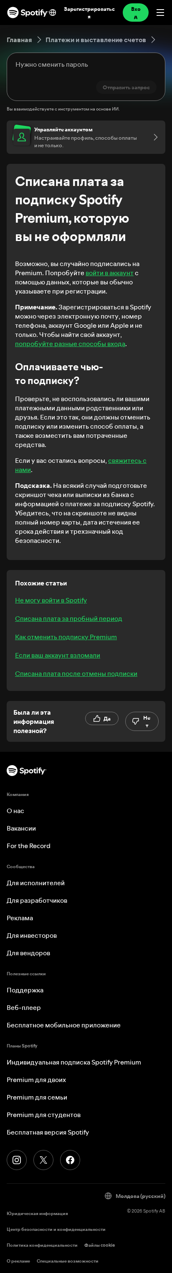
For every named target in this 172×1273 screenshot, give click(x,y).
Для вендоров (28, 952)
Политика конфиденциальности (42, 1245)
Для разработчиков (37, 900)
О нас (15, 810)
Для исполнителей (36, 882)
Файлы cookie (99, 1245)
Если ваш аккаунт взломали (57, 655)
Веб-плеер (24, 1007)
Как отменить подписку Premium (66, 636)
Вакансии (21, 828)
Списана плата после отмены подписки (76, 673)
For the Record (29, 845)
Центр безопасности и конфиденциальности (56, 1229)
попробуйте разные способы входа (70, 343)
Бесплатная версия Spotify (48, 1132)
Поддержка (25, 989)
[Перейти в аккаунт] (153, 137)
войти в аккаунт (110, 272)
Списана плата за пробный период (68, 618)
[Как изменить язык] (52, 12)
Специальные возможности (68, 1261)
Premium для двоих (36, 1079)
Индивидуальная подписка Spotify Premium (74, 1062)
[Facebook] (70, 1160)
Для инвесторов (32, 935)
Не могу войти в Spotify (51, 600)
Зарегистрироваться (89, 12)
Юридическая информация (37, 1213)
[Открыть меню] (160, 13)
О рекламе (18, 1261)
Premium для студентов (44, 1114)
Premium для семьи (37, 1097)
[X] (43, 1160)
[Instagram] (17, 1160)
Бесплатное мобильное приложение (64, 1024)
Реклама (20, 917)
